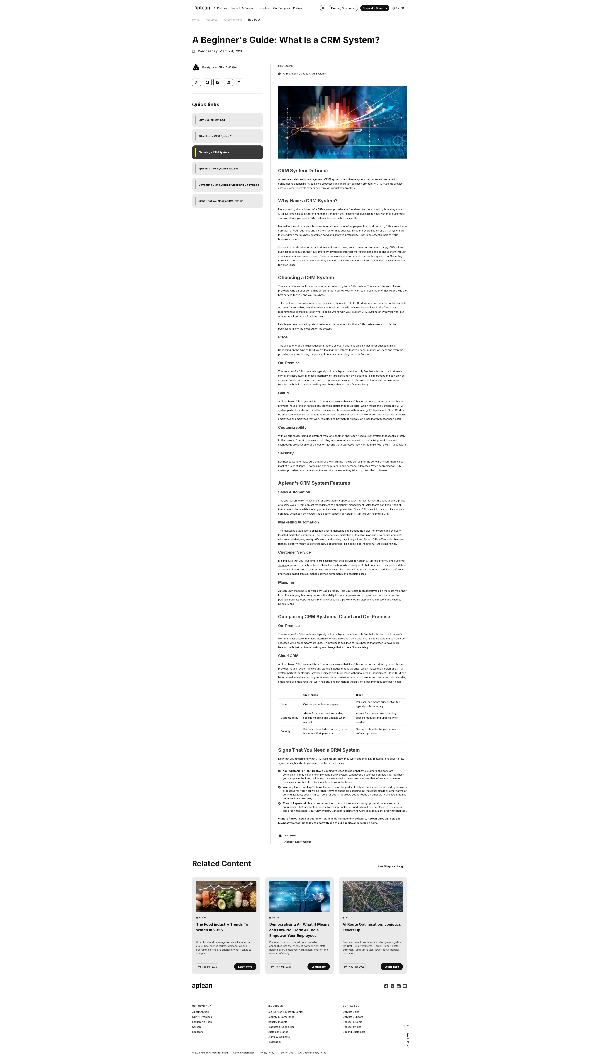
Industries (264, 8)
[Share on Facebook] (207, 82)
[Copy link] (196, 82)
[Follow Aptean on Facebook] (386, 986)
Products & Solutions (243, 8)
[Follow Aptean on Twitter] (392, 986)
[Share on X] (217, 82)
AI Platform (220, 8)
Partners (298, 8)
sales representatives (363, 500)
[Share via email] (239, 82)
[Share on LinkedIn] (228, 82)
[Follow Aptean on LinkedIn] (399, 986)
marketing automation (296, 530)
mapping (299, 590)
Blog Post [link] (254, 19)
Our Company (281, 8)
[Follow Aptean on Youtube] (405, 986)
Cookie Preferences (243, 1052)
